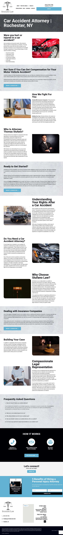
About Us (44, 508)
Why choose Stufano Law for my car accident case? (17, 416)
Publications (19, 8)
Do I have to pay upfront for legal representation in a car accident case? (22, 421)
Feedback (38, 510)
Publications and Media (41, 509)
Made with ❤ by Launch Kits (56, 530)
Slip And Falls (43, 517)
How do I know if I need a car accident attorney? (17, 403)
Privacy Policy (43, 512)
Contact (33, 8)
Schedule (28, 8)
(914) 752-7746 (49, 5)
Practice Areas (24, 5)
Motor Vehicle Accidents (41, 519)
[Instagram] (45, 521)
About (18, 5)
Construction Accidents (41, 518)
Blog (24, 8)
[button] (30, 403)
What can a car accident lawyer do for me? (15, 413)
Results (31, 5)
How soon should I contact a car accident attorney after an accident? (21, 418)
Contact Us (31, 471)
